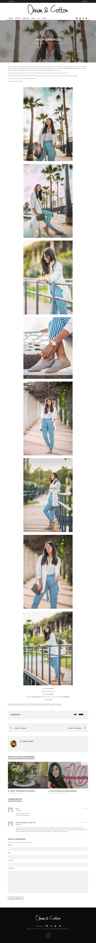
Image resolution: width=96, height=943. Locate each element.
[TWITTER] (86, 18)
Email (9, 852)
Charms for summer (74, 728)
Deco (33, 18)
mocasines (58, 704)
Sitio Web (10, 860)
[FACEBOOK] (83, 18)
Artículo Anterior (20, 726)
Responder (18, 810)
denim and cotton (25, 704)
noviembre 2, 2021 (84, 822)
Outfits (18, 18)
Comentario (11, 868)
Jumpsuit (11, 791)
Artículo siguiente (76, 726)
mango (52, 704)
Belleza (26, 18)
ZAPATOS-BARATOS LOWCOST (26, 822)
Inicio (11, 18)
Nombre (10, 844)
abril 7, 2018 (85, 808)
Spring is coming (20, 728)
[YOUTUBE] (80, 18)
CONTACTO (11, 1)
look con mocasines (37, 704)
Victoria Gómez (38, 43)
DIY (38, 18)
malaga (46, 704)
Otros (44, 18)
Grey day (51, 791)
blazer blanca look (13, 704)
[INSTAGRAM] (77, 18)
